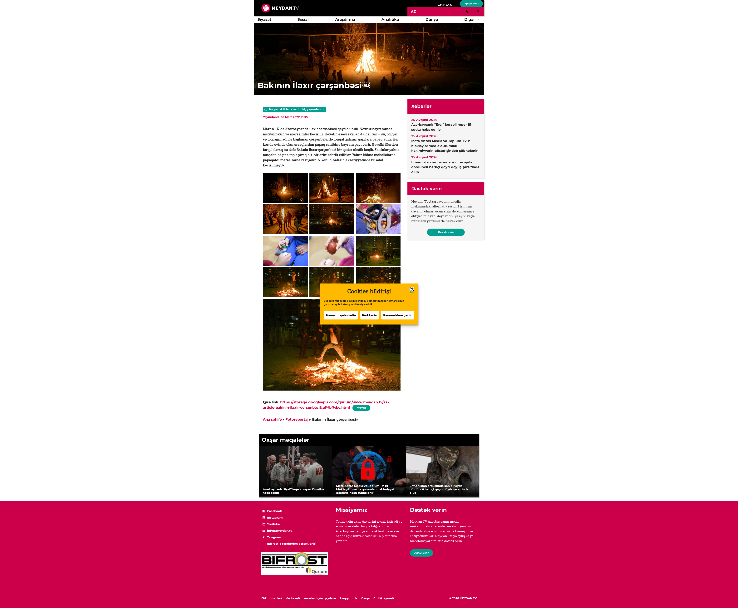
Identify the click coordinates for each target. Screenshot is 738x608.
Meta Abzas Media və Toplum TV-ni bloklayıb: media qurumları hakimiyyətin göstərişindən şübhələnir (444, 146)
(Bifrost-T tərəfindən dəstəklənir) (291, 543)
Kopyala (361, 407)
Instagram (275, 517)
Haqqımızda (348, 598)
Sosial (303, 19)
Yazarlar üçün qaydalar (320, 598)
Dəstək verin (471, 3)
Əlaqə (365, 598)
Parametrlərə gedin (397, 315)
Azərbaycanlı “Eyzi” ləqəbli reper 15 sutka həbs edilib (441, 127)
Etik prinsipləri (271, 598)
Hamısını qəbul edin (341, 315)
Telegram (274, 537)
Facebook (274, 511)
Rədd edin (369, 315)
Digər (469, 19)
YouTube (273, 524)
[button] (479, 19)
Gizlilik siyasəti (383, 598)
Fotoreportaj (296, 419)
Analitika (390, 19)
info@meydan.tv (279, 530)
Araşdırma (345, 19)
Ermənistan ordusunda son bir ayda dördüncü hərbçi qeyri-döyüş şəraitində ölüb (445, 167)
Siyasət (264, 19)
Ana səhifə (272, 419)
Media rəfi (293, 598)
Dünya (432, 19)
